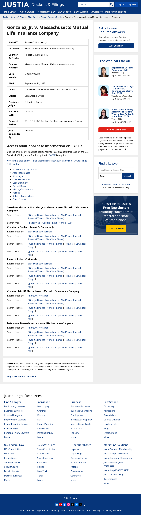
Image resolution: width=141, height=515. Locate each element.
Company (54, 510)
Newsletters (96, 12)
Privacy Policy (93, 510)
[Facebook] (64, 504)
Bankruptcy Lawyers (14, 406)
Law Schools (64, 12)
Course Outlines (112, 419)
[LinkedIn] (56, 504)
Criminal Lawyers (13, 415)
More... (7, 437)
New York (42, 471)
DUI (39, 419)
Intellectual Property (81, 419)
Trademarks (76, 471)
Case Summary (20, 182)
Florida (40, 466)
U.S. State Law (46, 445)
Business (75, 402)
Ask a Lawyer (27, 12)
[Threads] (72, 504)
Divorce (41, 415)
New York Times (54, 218)
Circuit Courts (11, 466)
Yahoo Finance (54, 243)
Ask (70, 222)
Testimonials (110, 478)
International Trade (80, 424)
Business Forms (78, 458)
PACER (52, 155)
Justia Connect (26, 510)
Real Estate (76, 428)
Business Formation (80, 406)
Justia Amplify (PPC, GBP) (116, 470)
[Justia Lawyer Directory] (84, 504)
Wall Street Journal (71, 215)
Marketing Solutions (115, 12)
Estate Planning (45, 424)
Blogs (107, 428)
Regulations (10, 458)
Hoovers (69, 243)
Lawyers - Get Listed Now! (116, 184)
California (42, 462)
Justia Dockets (36, 251)
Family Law (42, 428)
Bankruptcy (43, 406)
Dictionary (109, 406)
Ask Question (116, 45)
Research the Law (46, 12)
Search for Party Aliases (25, 169)
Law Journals (110, 424)
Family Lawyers (12, 428)
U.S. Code (9, 453)
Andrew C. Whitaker (38, 295)
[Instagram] (68, 504)
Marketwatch (52, 215)
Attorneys (18, 176)
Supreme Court (12, 462)
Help (63, 510)
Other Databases (80, 445)
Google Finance (37, 243)
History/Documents (23, 189)
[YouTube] (60, 504)
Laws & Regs (81, 12)
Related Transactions (23, 196)
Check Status (19, 199)
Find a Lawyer (10, 12)
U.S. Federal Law (14, 445)
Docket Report (20, 186)
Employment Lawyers (15, 419)
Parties (16, 192)
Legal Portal (42, 510)
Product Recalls (78, 462)
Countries (75, 475)
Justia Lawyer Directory (116, 453)
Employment (76, 415)
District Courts (11, 471)
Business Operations (81, 410)
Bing (54, 222)
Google (46, 222)
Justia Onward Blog (114, 474)
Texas (40, 475)
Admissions (109, 410)
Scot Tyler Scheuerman (40, 231)
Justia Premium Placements (118, 458)
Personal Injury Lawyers (16, 432)
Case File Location (22, 179)
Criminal (41, 410)
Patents (74, 466)
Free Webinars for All (114, 61)
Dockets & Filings (13, 475)
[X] (80, 504)
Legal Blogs (76, 453)
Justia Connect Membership (118, 449)
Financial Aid (110, 415)
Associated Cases (21, 172)
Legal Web (34, 222)
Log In (121, 4)
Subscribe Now (116, 228)
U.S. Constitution (12, 449)
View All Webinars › (116, 129)
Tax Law (74, 432)
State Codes (43, 453)
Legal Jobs (75, 449)
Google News (36, 215)
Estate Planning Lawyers (16, 424)
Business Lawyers (13, 410)
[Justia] (16, 4)
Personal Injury (45, 432)
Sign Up (132, 4)
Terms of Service (76, 510)
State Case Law (45, 458)
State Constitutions (47, 449)
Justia (74, 498)
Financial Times (36, 218)
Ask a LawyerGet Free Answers (111, 30)
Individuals (43, 402)
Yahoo (62, 222)
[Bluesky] (76, 504)
